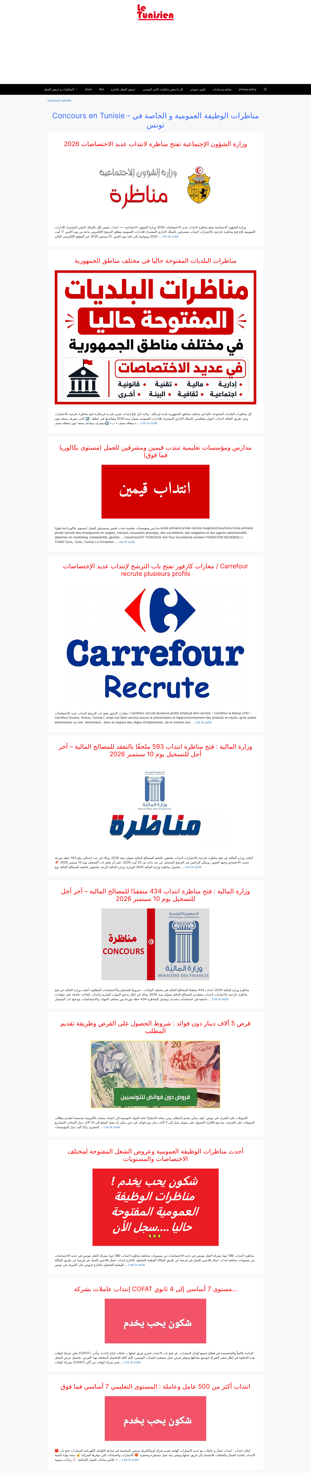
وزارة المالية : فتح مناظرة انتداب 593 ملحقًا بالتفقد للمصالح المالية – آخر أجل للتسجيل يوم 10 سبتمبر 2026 (155, 750)
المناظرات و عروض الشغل (59, 89)
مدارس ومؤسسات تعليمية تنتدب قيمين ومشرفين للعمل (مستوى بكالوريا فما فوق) (155, 451)
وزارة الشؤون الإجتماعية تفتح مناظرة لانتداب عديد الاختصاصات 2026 (155, 144)
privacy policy (247, 89)
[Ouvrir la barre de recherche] (265, 89)
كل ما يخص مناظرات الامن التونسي (163, 89)
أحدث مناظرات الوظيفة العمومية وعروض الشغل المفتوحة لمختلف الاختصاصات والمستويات (155, 1154)
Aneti (88, 89)
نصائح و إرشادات (222, 89)
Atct (101, 89)
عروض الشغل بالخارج (123, 89)
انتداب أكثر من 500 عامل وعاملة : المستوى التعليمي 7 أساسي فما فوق (155, 1386)
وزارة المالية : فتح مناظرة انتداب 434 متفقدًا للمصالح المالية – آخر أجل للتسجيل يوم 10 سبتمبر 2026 (155, 894)
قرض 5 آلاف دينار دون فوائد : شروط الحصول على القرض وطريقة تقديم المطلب (155, 1026)
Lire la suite (170, 236)
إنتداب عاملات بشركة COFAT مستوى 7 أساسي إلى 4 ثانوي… (155, 1289)
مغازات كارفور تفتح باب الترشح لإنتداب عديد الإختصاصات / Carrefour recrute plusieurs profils (155, 569)
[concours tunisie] (155, 12)
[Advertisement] (155, 54)
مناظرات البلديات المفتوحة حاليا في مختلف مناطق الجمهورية (156, 260)
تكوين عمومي (198, 89)
